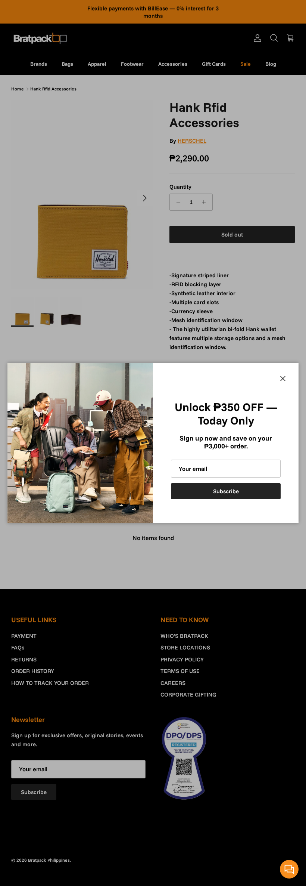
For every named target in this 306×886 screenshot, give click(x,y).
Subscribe (226, 491)
